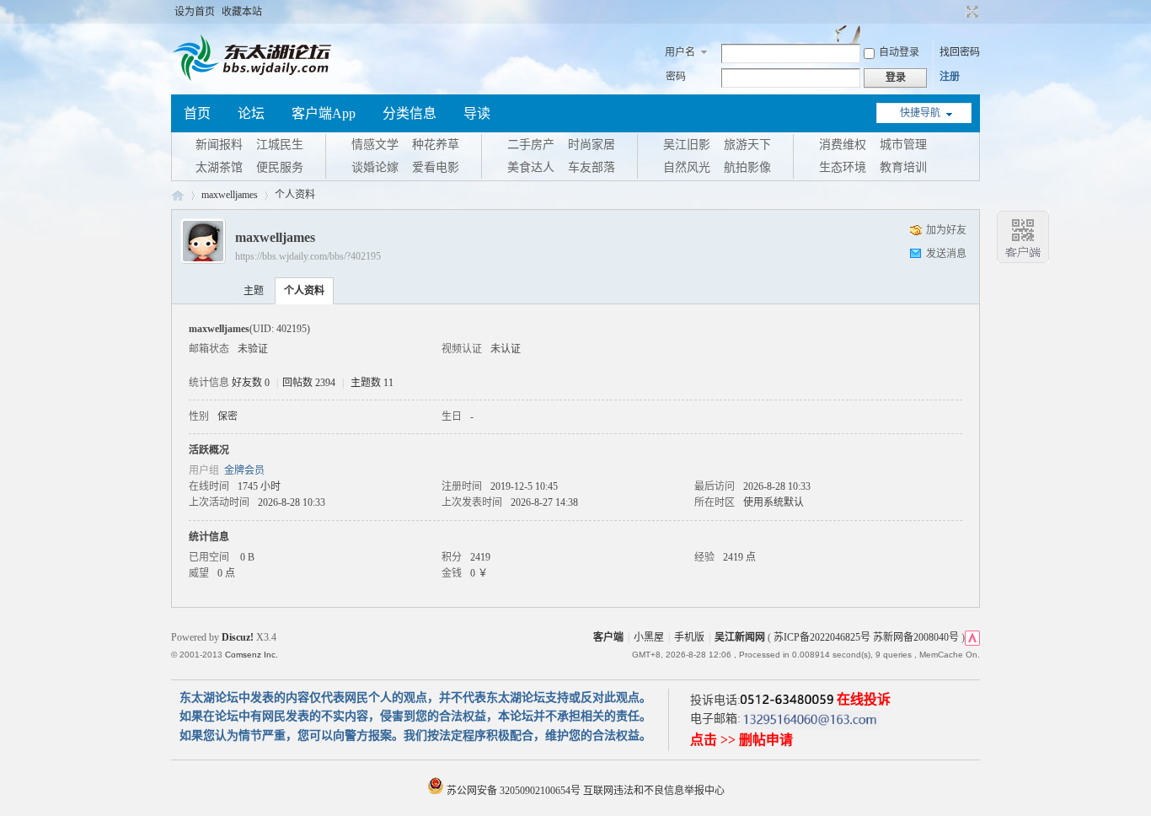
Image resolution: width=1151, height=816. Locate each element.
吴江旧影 (686, 144)
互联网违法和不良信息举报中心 (654, 791)
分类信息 (409, 113)
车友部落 (591, 167)
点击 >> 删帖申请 (741, 740)
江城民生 (279, 144)
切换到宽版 (970, 11)
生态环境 (842, 167)
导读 (476, 113)
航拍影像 (747, 167)
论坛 (251, 113)
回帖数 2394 (308, 383)
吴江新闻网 (740, 637)
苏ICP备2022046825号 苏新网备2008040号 (866, 637)
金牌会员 (244, 470)
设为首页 (194, 12)
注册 (950, 77)
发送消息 (946, 254)
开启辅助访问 (956, 11)
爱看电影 (435, 167)
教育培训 (903, 167)
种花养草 (435, 144)
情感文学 (375, 144)
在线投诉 (864, 699)
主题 (254, 291)
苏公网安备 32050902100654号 (513, 791)
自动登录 (899, 52)
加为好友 (946, 230)
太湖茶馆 (219, 167)
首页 (197, 113)
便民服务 (279, 167)
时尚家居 (591, 144)
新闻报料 (219, 144)
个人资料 (304, 291)
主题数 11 (372, 383)
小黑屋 (649, 637)
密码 (676, 77)
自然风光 (686, 167)
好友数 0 (251, 383)
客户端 (608, 637)
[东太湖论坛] (255, 79)
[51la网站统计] (972, 637)
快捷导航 (920, 113)
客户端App (324, 113)
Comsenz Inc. (251, 654)
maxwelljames (229, 195)
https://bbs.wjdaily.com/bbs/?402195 (308, 256)
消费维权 (842, 144)
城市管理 (903, 144)
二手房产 (530, 144)
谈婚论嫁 (375, 167)
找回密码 (960, 52)
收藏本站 (242, 12)
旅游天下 (747, 144)
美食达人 (530, 167)
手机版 (689, 637)
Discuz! (238, 637)
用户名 (680, 52)
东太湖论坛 (178, 195)
